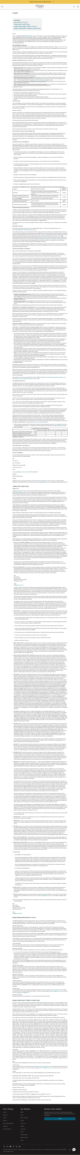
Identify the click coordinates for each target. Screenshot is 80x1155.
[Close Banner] (74, 1)
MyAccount (5, 1126)
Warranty (5, 1120)
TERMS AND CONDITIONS (22, 24)
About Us (5, 1112)
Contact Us (5, 1115)
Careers (4, 1117)
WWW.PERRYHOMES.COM (27, 36)
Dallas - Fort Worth (24, 1117)
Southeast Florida (24, 1134)
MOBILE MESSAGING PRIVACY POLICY (25, 26)
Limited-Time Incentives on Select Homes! (40, 2)
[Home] (40, 6)
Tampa (22, 1140)
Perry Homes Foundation (8, 1123)
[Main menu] (2, 6)
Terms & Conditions (7, 1129)
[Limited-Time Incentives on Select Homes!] (53, 2)
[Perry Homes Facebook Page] (4, 1146)
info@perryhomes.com (17, 913)
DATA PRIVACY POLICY (21, 22)
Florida (22, 1126)
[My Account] (78, 6)
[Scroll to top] (74, 1142)
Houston (22, 1120)
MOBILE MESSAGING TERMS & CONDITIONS (27, 28)
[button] (74, 1149)
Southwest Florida (24, 1137)
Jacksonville (23, 1129)
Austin (22, 1115)
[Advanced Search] (74, 6)
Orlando (22, 1131)
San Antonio (23, 1123)
